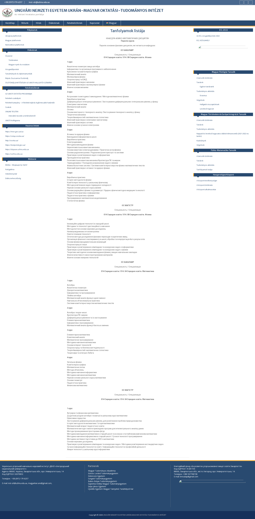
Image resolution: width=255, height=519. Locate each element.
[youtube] (246, 2)
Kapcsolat (94, 23)
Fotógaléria (9, 169)
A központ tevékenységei (207, 180)
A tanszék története (204, 78)
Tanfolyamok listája (204, 169)
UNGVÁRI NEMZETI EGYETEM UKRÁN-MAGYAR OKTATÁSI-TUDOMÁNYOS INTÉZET (89, 10)
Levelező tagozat (207, 109)
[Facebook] (241, 2)
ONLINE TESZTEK (11, 111)
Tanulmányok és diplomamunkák (18, 73)
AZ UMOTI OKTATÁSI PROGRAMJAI (18, 94)
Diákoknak (54, 23)
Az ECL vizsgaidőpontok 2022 (208, 36)
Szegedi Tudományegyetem (100, 478)
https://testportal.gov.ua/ (15, 145)
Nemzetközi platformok (14, 45)
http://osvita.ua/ (11, 140)
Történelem (13, 60)
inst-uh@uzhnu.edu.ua (39, 2)
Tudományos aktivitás (205, 91)
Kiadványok (201, 140)
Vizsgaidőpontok (12, 69)
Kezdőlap (10, 23)
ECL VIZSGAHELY (203, 40)
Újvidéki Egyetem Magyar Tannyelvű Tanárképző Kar (110, 489)
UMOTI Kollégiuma (12, 120)
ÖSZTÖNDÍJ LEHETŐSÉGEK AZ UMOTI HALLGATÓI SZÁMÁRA (28, 82)
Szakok (8, 107)
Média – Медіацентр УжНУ (16, 165)
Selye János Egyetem (97, 486)
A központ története (205, 185)
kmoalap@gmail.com (189, 476)
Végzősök (201, 100)
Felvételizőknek (74, 23)
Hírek (38, 23)
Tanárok (200, 82)
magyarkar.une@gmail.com (40, 483)
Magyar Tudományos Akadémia (102, 470)
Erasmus (203, 95)
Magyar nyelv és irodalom (19, 64)
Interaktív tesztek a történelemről (22, 116)
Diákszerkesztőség (13, 178)
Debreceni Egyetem (96, 476)
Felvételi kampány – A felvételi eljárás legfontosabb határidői (30, 102)
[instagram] (250, 2)
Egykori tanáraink (207, 86)
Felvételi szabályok (13, 98)
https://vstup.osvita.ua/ (14, 136)
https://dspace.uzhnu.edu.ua (17, 149)
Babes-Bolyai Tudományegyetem (102, 481)
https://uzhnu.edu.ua (13, 154)
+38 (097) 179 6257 (13, 2)
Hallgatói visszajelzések (209, 104)
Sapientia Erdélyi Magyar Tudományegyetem (107, 483)
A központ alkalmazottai (206, 189)
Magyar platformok (13, 40)
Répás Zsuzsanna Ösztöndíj (16, 78)
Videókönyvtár (11, 174)
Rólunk (24, 23)
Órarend (8, 56)
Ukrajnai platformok (13, 36)
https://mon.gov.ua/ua (14, 131)
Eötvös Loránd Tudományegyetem (103, 473)
